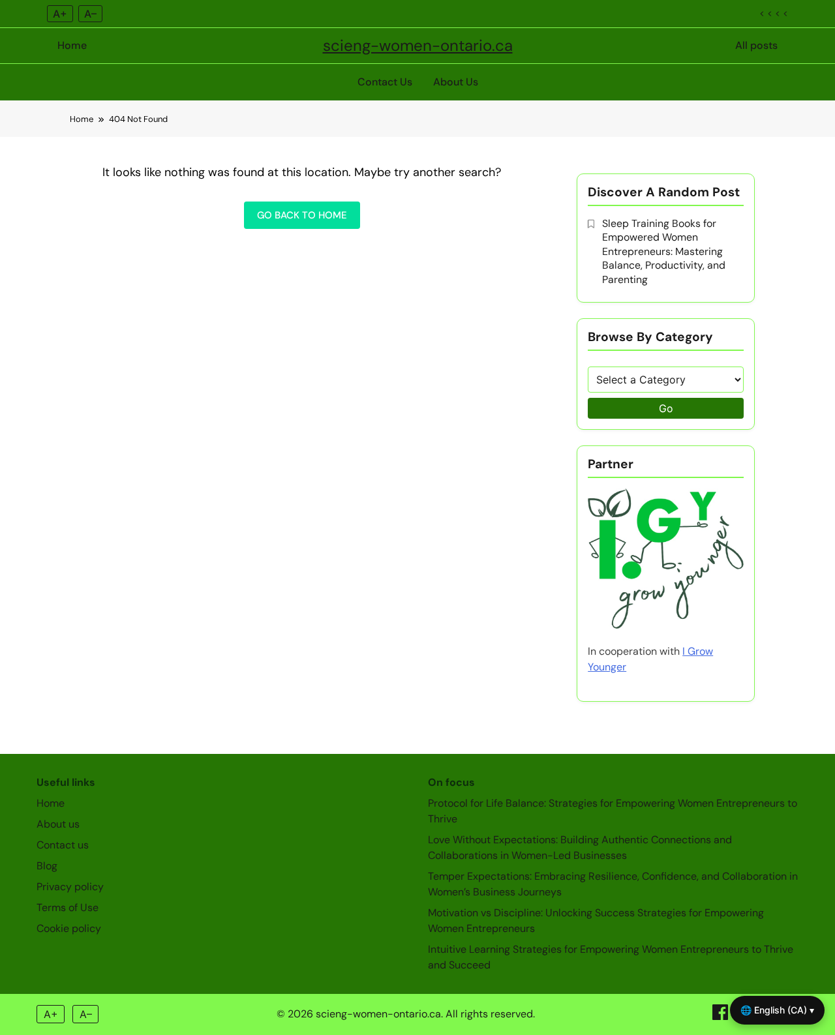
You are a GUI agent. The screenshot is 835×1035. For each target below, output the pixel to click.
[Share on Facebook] (721, 1016)
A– (90, 13)
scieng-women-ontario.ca (418, 45)
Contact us (63, 845)
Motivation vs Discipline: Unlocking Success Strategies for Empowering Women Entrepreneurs (596, 920)
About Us (455, 82)
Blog (47, 866)
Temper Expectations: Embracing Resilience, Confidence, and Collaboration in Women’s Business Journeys (613, 884)
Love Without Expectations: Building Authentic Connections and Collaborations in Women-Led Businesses (580, 847)
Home (72, 45)
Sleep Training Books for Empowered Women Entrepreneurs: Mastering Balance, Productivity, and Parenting (663, 251)
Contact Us (384, 82)
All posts (756, 45)
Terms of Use (68, 907)
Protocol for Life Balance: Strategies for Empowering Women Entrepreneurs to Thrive (612, 811)
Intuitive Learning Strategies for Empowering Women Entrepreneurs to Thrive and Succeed (610, 957)
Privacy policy (70, 886)
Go (666, 408)
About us (58, 824)
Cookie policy (69, 928)
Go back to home (302, 215)
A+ (60, 13)
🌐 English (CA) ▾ (777, 1009)
